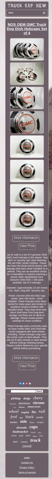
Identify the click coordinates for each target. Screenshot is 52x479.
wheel (14, 411)
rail (42, 411)
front (21, 436)
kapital (25, 412)
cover (27, 446)
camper (40, 422)
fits (34, 412)
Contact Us (27, 462)
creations (24, 442)
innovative (13, 404)
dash (21, 418)
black (29, 417)
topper (35, 436)
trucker (13, 422)
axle (41, 436)
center (39, 417)
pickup (16, 398)
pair (15, 441)
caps (33, 426)
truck (35, 440)
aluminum (24, 403)
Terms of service (27, 472)
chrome (38, 403)
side (23, 421)
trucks (33, 432)
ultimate (22, 407)
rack (14, 407)
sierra (39, 432)
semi (28, 435)
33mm (31, 422)
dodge (27, 398)
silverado (21, 427)
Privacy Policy (26, 467)
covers (14, 436)
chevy (38, 398)
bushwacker (20, 431)
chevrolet (34, 407)
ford (14, 416)
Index (27, 457)
